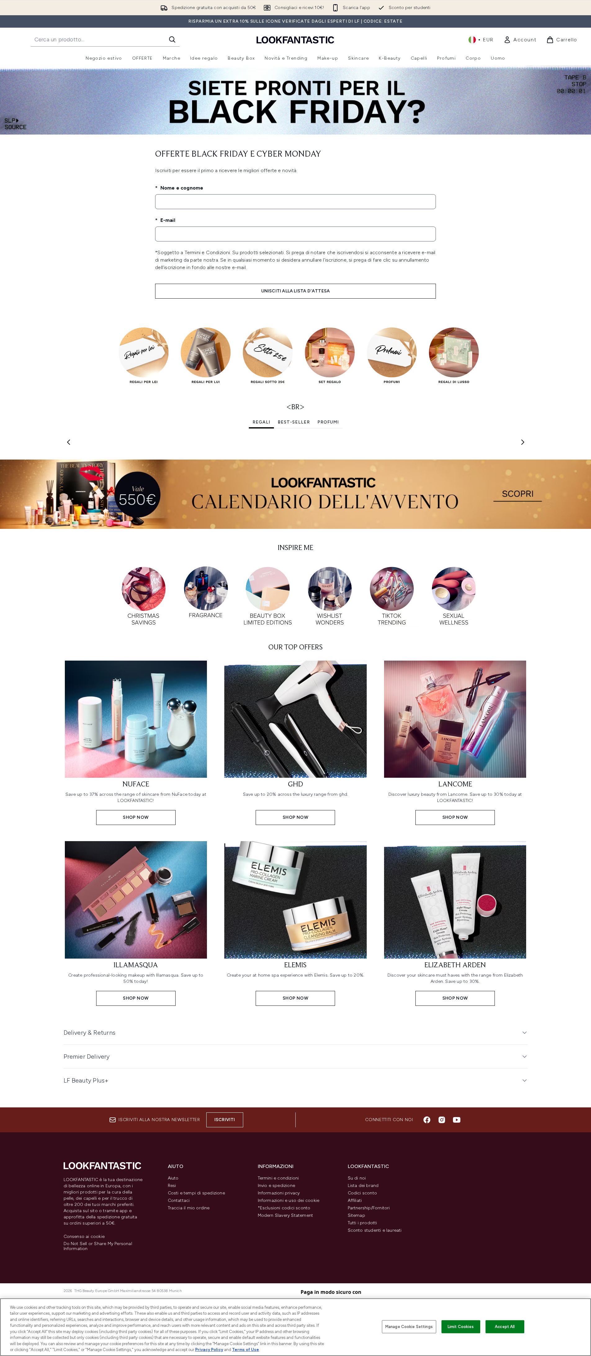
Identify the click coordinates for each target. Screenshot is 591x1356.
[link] (520, 40)
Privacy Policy (209, 1349)
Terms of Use (245, 1349)
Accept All (505, 1326)
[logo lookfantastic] (295, 40)
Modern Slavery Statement (285, 1215)
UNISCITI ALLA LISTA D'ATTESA (295, 291)
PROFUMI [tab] (328, 422)
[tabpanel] (296, 442)
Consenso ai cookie (84, 1236)
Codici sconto (362, 1193)
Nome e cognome (181, 188)
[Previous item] (69, 442)
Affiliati (355, 1200)
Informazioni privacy (279, 1193)
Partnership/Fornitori (369, 1208)
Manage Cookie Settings (409, 1326)
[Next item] (523, 442)
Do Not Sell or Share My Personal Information (98, 1246)
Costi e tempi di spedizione (196, 1193)
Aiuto (173, 1178)
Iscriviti (224, 1119)
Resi (172, 1185)
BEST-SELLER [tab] (294, 422)
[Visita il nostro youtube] (456, 1119)
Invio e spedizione (276, 1185)
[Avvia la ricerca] (172, 39)
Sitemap (356, 1215)
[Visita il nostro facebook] (426, 1119)
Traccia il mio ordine (189, 1208)
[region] (295, 1327)
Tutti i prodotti (362, 1222)
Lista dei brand (363, 1185)
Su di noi (357, 1178)
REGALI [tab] (261, 422)
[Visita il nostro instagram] (441, 1119)
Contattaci (179, 1200)
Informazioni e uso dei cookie (289, 1200)
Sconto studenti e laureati (375, 1230)
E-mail (167, 220)
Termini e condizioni (278, 1178)
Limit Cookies (461, 1326)
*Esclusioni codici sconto (284, 1208)
